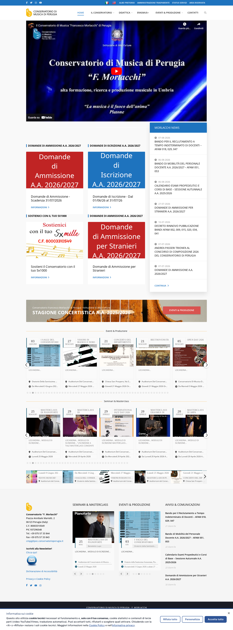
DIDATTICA (124, 12)
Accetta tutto (215, 619)
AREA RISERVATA (197, 2)
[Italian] (107, 3)
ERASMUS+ (143, 12)
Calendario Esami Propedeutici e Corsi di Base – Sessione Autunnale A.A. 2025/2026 (178, 189)
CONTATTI (193, 12)
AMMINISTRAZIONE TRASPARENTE (153, 2)
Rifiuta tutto (170, 619)
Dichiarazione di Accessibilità (41, 571)
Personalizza (192, 619)
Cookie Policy (97, 625)
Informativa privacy (123, 625)
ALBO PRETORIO (127, 2)
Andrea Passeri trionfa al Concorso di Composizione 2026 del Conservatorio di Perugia (177, 251)
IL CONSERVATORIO (101, 12)
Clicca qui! (31, 552)
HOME (80, 12)
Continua (160, 285)
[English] (114, 3)
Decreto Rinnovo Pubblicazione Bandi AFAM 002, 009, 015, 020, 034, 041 (177, 229)
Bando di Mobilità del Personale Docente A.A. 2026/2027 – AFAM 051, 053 (177, 167)
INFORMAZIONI (39, 207)
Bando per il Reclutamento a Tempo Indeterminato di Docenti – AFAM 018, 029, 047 (178, 145)
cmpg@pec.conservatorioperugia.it (44, 540)
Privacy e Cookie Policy (38, 578)
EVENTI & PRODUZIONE (168, 12)
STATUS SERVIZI (179, 2)
